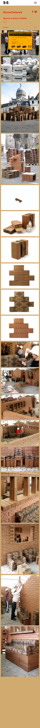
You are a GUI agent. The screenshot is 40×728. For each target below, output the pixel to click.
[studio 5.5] (6, 2)
